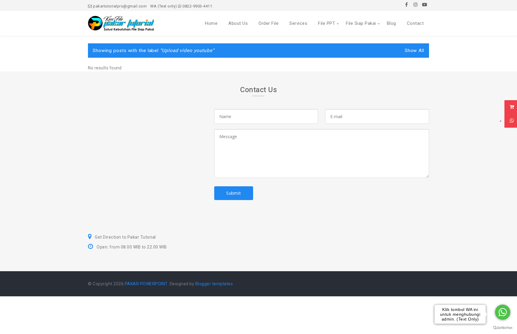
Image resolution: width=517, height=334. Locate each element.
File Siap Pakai (361, 23)
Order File (268, 23)
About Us (238, 23)
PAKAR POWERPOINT (146, 283)
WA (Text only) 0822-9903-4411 (181, 6)
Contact (415, 23)
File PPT (326, 23)
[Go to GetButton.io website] (502, 328)
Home (211, 23)
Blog (391, 23)
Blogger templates (214, 283)
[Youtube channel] (424, 4)
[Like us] (406, 4)
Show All (414, 50)
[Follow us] (415, 4)
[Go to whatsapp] (502, 312)
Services (298, 23)
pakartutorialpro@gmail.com (119, 6)
